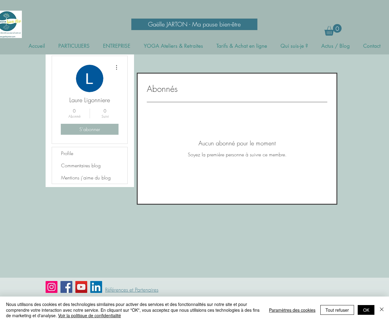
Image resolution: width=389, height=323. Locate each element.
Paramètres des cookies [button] (292, 310)
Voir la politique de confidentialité (89, 315)
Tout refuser (337, 310)
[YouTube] (81, 287)
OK (366, 310)
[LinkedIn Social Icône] (96, 287)
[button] (333, 30)
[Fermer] (381, 309)
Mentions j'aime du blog (86, 177)
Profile (67, 153)
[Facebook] (66, 287)
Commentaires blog (81, 165)
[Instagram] (51, 287)
